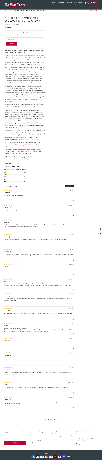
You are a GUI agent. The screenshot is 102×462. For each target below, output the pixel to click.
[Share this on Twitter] (10, 163)
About (81, 3)
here (70, 432)
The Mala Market (53, 453)
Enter (12, 43)
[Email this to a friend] (18, 163)
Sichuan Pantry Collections (25, 153)
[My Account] (85, 3)
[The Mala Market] (15, 4)
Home (54, 3)
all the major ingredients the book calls (25, 145)
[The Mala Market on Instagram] (76, 444)
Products (62, 3)
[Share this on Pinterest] (15, 163)
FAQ (38, 440)
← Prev (90, 10)
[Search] (88, 3)
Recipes (69, 3)
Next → (96, 10)
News (75, 3)
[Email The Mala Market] (79, 444)
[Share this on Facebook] (12, 163)
